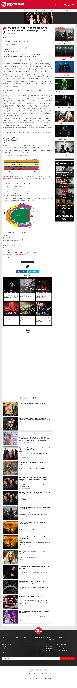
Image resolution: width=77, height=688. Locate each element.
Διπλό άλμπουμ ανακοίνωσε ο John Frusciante (41, 313)
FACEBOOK (36, 678)
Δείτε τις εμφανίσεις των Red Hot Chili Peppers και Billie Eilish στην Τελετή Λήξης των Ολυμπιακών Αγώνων (27, 289)
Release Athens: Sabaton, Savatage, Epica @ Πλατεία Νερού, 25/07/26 (64, 207)
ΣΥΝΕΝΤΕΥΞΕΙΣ (33, 11)
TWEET (34, 271)
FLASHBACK (48, 650)
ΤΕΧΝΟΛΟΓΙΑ (5, 648)
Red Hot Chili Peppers (27, 261)
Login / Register (54, 4)
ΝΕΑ (9, 11)
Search (65, 4)
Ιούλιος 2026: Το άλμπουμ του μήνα (64, 185)
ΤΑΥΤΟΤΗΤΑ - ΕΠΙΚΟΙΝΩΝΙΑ (29, 678)
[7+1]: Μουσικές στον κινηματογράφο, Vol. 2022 (10, 313)
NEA (3, 638)
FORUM (67, 11)
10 (46, 643)
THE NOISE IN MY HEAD (62, 643)
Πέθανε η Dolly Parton (65, 123)
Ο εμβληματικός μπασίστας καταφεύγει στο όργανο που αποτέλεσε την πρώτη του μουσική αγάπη (11, 297)
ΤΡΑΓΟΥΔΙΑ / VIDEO (6, 645)
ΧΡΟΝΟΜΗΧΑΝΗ (49, 648)
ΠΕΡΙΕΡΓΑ (4, 646)
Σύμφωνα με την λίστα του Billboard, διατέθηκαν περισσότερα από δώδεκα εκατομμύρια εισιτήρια (43, 297)
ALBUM (14, 641)
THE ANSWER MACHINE (62, 650)
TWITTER (41, 678)
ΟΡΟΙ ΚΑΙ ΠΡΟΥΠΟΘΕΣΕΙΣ (48, 678)
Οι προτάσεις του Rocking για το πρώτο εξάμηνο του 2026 (64, 174)
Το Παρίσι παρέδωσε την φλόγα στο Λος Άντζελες (26, 295)
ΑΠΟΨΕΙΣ (59, 11)
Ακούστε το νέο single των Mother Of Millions (64, 58)
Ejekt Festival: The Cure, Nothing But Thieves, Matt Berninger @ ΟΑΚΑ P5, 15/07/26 (64, 217)
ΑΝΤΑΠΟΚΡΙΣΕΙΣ (27, 641)
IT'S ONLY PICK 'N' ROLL (62, 645)
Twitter (72, 4)
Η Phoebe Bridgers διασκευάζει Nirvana (64, 92)
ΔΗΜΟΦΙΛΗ (69, 27)
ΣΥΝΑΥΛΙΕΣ (23, 11)
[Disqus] (27, 349)
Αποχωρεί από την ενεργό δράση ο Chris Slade (64, 108)
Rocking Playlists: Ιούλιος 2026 (65, 196)
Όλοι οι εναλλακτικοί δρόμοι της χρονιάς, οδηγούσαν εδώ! (27, 319)
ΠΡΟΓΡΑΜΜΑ (27, 643)
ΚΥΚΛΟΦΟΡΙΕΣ (5, 643)
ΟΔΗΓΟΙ (47, 645)
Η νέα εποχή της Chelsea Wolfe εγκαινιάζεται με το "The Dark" (64, 42)
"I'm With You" (29, 112)
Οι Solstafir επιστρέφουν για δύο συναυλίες (64, 154)
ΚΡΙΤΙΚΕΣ (15, 11)
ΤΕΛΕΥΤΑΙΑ (60, 27)
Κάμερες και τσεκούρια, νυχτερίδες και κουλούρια (10, 318)
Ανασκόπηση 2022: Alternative (25, 314)
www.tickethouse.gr (20, 178)
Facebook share (4, 32)
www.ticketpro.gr (8, 178)
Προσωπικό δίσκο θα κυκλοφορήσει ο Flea (10, 291)
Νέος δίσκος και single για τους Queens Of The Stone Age (64, 138)
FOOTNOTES (59, 646)
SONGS (14, 643)
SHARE (22, 271)
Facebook (69, 4)
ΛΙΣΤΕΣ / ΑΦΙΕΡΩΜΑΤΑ (47, 11)
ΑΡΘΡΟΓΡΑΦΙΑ (49, 646)
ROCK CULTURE (60, 648)
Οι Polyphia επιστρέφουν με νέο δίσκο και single (64, 74)
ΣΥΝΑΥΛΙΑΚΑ (5, 641)
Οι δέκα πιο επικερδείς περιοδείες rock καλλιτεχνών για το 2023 (43, 291)
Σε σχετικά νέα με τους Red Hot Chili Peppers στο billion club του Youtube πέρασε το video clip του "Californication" (43, 320)
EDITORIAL (59, 641)
